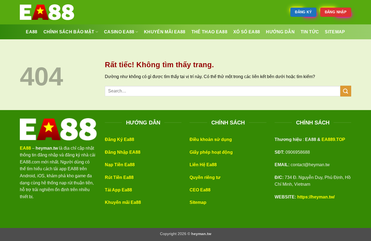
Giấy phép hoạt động (211, 152)
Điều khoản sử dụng (211, 139)
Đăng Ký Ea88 (119, 139)
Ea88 (31, 32)
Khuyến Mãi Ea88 (165, 32)
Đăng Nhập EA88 (122, 152)
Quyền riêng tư (205, 177)
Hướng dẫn (280, 32)
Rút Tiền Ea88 (119, 177)
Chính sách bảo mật (69, 32)
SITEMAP (335, 32)
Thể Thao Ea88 (209, 32)
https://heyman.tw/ (316, 197)
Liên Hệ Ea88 (203, 164)
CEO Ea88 (200, 190)
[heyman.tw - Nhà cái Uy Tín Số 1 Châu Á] (47, 12)
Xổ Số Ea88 (246, 32)
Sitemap (198, 202)
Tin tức (310, 32)
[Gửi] (345, 91)
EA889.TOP (333, 139)
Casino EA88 (119, 32)
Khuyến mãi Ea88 (123, 202)
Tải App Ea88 (118, 190)
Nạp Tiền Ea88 (120, 164)
